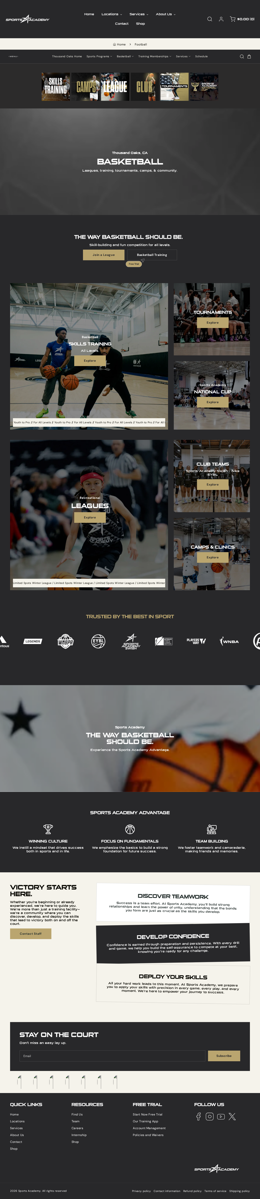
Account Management (149, 1128)
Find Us (77, 1114)
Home (121, 44)
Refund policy (192, 1191)
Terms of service (215, 1191)
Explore (90, 361)
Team (76, 1121)
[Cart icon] (249, 56)
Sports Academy (29, 1191)
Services (16, 1128)
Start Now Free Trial (148, 1114)
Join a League (104, 255)
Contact (16, 1142)
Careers (77, 1128)
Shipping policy (239, 1191)
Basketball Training (147, 256)
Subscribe (224, 1056)
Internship (79, 1135)
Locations (17, 1121)
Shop (14, 1149)
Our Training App (145, 1121)
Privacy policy (141, 1191)
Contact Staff (31, 933)
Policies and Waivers (148, 1135)
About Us (17, 1135)
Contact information (167, 1191)
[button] (210, 19)
